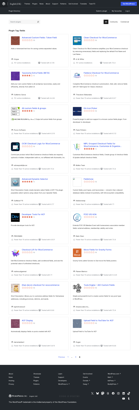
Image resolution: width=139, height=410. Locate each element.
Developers (62, 381)
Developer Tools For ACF (33, 214)
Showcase (37, 374)
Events (85, 377)
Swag (86, 384)
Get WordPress (129, 4)
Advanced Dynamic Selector (35, 179)
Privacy (11, 384)
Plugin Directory (14, 11)
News (11, 377)
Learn (60, 374)
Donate (86, 381)
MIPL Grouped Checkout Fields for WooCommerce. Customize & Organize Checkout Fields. (102, 144)
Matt (110, 377)
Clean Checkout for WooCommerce (100, 37)
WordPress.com (114, 374)
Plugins (36, 381)
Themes (36, 377)
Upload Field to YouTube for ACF (99, 320)
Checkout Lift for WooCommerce (37, 250)
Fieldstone (88, 179)
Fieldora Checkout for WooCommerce (101, 73)
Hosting (11, 381)
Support (61, 377)
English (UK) (33, 396)
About (11, 374)
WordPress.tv (64, 384)
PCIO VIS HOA (90, 214)
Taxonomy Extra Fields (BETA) (36, 73)
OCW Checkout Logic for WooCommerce (41, 143)
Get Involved (87, 374)
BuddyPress (113, 384)
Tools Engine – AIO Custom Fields (99, 285)
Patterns (36, 384)
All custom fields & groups (34, 108)
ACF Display (27, 320)
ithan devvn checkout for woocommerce (40, 285)
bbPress (112, 381)
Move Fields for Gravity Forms (98, 250)
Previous (61, 357)
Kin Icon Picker (90, 108)
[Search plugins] (38, 22)
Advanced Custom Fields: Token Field (39, 37)
